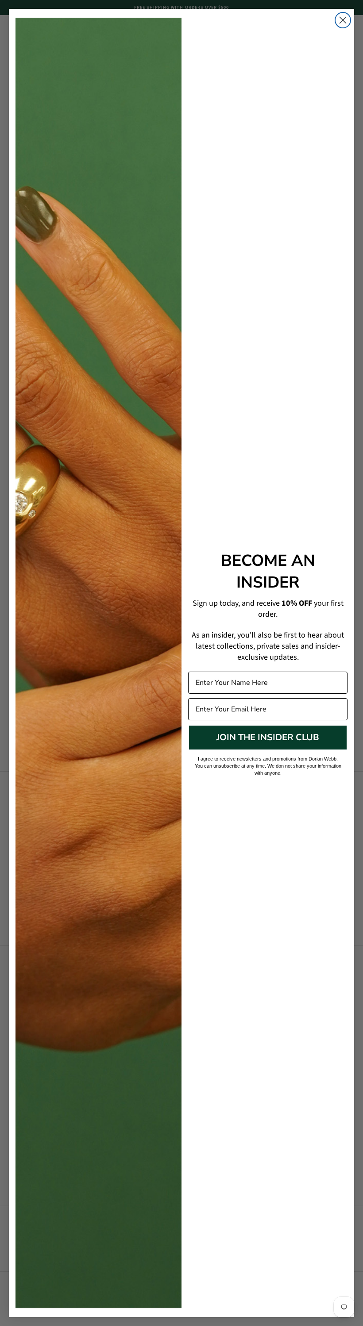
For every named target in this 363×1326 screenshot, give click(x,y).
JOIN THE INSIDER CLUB (267, 737)
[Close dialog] (343, 20)
